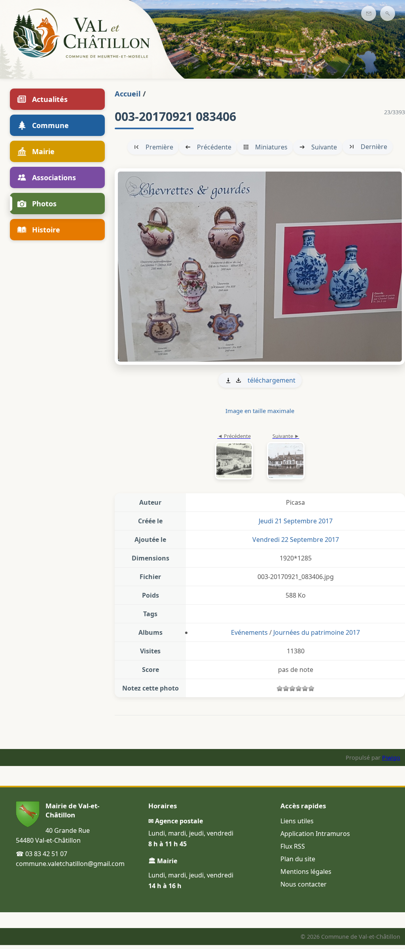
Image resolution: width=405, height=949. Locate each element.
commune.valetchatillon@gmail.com (70, 863)
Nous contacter (303, 884)
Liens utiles (297, 821)
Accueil (128, 93)
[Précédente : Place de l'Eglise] (234, 456)
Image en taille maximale (259, 411)
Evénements (249, 632)
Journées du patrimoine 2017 (316, 632)
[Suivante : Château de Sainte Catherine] (260, 266)
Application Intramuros (315, 833)
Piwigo (391, 757)
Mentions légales (305, 871)
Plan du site (297, 859)
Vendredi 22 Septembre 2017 (295, 539)
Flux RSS (292, 846)
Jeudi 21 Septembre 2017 (296, 521)
